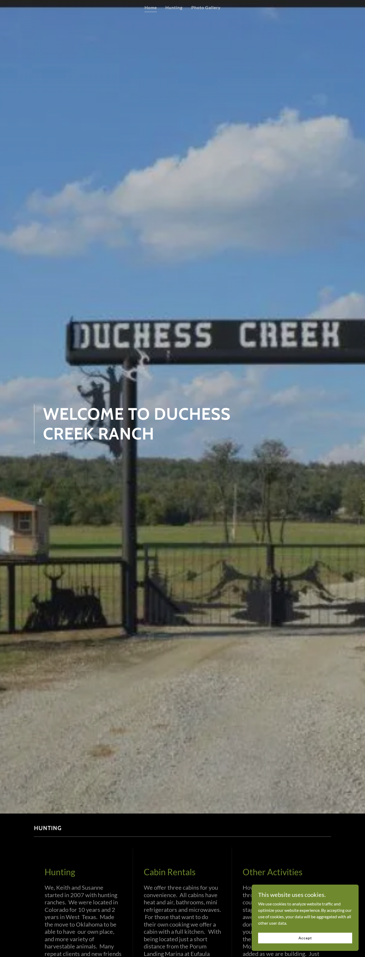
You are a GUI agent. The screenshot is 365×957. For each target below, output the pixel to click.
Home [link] (151, 7)
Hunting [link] (174, 7)
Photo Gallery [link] (205, 7)
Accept (305, 938)
